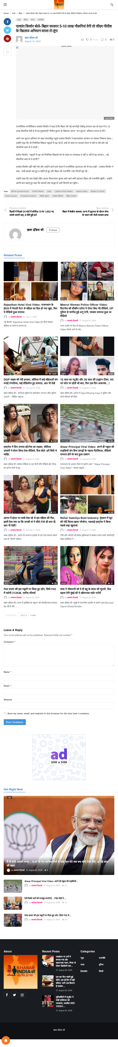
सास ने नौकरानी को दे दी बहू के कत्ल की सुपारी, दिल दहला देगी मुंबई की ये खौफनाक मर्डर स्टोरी (85, 591)
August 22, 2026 (32, 597)
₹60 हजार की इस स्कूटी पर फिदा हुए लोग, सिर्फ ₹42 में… (47, 915)
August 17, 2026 (89, 530)
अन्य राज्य (64, 441)
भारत (32, 19)
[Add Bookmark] (7, 51)
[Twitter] (14, 995)
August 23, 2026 (89, 459)
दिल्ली (7, 373)
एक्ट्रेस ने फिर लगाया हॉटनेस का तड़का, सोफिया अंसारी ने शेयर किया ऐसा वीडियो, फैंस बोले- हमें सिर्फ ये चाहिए (30, 450)
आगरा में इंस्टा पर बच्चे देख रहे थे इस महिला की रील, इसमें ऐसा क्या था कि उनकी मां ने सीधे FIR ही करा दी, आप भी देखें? (30, 521)
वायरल (7, 299)
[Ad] (59, 757)
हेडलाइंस (84, 970)
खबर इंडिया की (59, 1029)
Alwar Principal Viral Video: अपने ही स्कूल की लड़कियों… (51, 881)
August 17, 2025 (32, 459)
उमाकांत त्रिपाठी (16, 316)
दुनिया (101, 964)
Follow (53, 229)
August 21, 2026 (89, 387)
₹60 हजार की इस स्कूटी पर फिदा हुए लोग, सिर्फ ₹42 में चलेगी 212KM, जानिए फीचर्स (30, 591)
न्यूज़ (19, 19)
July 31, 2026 (31, 316)
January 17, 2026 (33, 530)
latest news (81, 191)
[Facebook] (7, 995)
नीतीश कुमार (44, 195)
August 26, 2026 (65, 970)
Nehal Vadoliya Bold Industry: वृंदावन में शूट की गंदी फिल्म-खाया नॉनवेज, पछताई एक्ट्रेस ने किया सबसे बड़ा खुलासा (86, 521)
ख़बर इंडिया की (31, 37)
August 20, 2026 (89, 320)
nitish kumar (11, 195)
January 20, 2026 (33, 387)
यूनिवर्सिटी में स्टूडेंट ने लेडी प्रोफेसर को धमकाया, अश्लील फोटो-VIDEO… (65, 1001)
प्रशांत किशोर (58, 195)
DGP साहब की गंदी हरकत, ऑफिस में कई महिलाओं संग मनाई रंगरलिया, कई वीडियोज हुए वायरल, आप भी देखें (31, 381)
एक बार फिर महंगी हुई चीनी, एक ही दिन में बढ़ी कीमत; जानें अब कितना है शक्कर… (65, 981)
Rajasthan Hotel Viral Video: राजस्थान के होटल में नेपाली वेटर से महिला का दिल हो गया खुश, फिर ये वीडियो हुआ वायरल (30, 308)
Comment (10, 641)
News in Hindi (97, 191)
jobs (49, 191)
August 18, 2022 (33, 41)
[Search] (112, 4)
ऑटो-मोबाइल (9, 583)
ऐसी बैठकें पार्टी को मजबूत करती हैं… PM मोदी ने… (45, 898)
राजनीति (40, 19)
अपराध (63, 373)
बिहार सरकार (71, 195)
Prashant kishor (28, 195)
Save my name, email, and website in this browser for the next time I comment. (49, 713)
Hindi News (38, 191)
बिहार (26, 19)
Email (8, 685)
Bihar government (20, 191)
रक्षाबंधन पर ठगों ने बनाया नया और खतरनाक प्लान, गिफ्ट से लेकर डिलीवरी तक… (66, 961)
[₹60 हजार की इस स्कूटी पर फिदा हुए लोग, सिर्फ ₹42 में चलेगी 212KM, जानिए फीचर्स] (31, 565)
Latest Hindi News (64, 191)
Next (23, 615)
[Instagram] (22, 995)
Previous (11, 615)
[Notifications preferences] (6, 1040)
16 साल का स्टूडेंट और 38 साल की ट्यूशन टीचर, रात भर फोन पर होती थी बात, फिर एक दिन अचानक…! (86, 381)
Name (8, 671)
